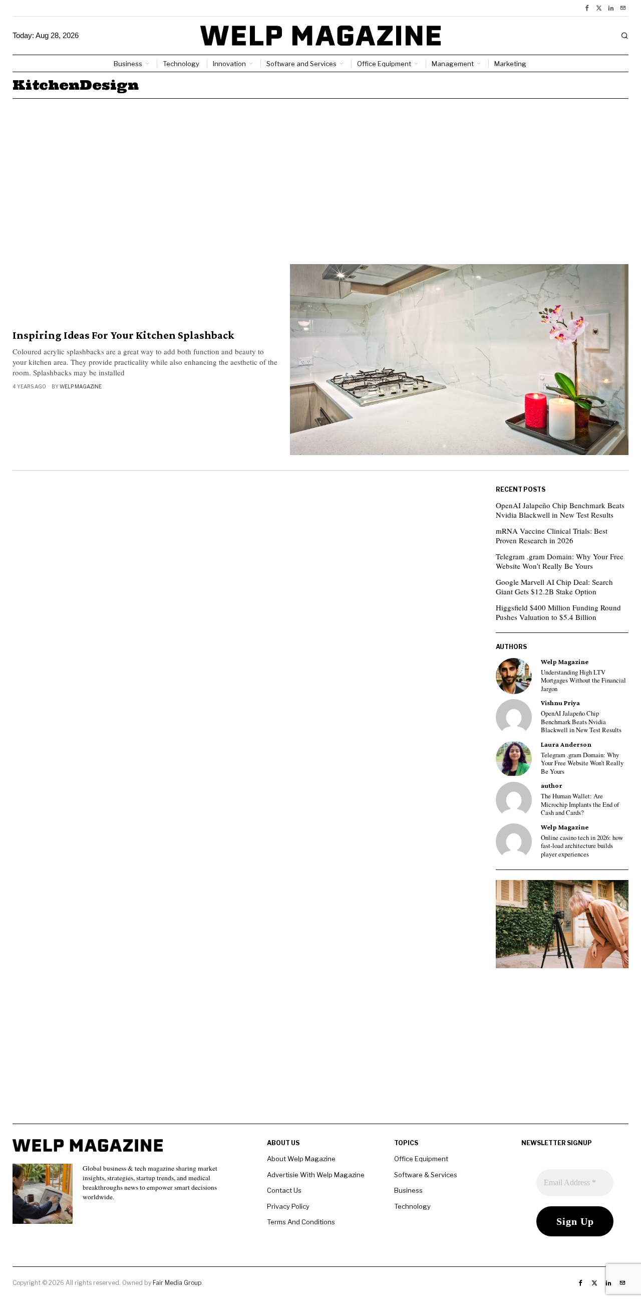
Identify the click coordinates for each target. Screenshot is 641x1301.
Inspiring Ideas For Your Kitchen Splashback (123, 335)
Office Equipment (421, 1159)
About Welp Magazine (301, 1159)
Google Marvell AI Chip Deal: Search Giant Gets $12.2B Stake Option (554, 587)
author (551, 785)
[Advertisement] (320, 174)
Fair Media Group (177, 1282)
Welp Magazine (81, 386)
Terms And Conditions (301, 1222)
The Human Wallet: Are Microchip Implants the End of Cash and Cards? (580, 804)
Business (408, 1190)
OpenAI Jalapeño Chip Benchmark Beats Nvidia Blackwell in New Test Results (560, 510)
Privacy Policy (288, 1206)
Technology (412, 1206)
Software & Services (425, 1175)
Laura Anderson (566, 744)
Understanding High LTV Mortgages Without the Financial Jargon (583, 681)
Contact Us (284, 1190)
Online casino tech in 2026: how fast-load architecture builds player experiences (582, 846)
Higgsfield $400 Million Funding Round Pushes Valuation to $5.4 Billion (558, 612)
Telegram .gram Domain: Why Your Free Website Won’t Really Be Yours (559, 561)
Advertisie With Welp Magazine (316, 1175)
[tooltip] (586, 8)
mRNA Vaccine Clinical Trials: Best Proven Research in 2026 (551, 536)
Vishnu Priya (560, 703)
